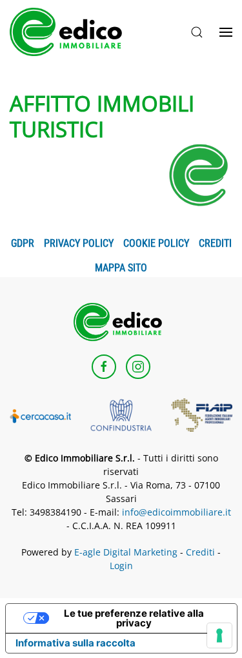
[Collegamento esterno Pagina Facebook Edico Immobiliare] (104, 366)
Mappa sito (121, 268)
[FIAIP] (201, 413)
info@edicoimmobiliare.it (176, 512)
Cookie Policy (156, 243)
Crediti (215, 243)
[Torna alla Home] (70, 32)
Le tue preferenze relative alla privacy (134, 618)
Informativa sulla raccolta (75, 643)
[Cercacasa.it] (40, 415)
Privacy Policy (79, 243)
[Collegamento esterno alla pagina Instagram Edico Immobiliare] (138, 366)
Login (121, 565)
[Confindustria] (121, 413)
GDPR (22, 243)
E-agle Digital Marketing (125, 552)
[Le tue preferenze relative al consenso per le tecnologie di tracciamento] (219, 635)
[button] (196, 32)
